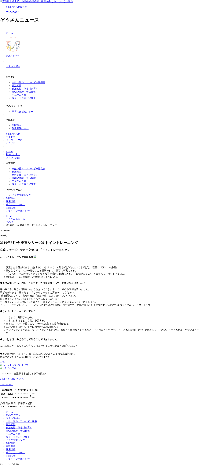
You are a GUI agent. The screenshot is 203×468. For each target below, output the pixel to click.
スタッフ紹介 (13, 157)
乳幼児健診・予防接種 (24, 91)
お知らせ (10, 207)
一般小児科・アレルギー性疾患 (28, 82)
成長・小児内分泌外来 (24, 98)
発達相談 (16, 85)
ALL (2, 362)
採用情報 (10, 201)
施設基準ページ (20, 128)
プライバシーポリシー (18, 210)
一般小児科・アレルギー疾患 (21, 421)
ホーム (9, 151)
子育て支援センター (22, 111)
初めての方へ (13, 154)
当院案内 (16, 125)
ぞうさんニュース (15, 204)
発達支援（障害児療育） (25, 88)
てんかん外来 (19, 95)
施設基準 (10, 446)
